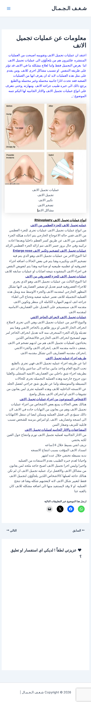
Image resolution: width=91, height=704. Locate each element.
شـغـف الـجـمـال (69, 8)
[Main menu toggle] (8, 8)
